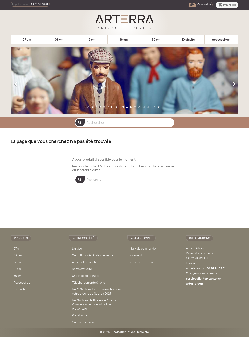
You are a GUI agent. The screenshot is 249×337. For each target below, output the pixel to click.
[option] (124, 82)
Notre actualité (82, 269)
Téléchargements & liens (88, 282)
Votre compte (141, 238)
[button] (28, 82)
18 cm (124, 39)
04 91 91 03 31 (39, 4)
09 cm (59, 39)
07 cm (27, 39)
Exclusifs (188, 39)
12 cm (91, 39)
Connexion (137, 255)
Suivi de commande (143, 248)
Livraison (78, 248)
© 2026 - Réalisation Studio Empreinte (124, 332)
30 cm (156, 39)
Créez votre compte (143, 262)
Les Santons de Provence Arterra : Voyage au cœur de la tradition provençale (95, 304)
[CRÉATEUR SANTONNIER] (124, 112)
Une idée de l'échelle (85, 276)
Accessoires (221, 39)
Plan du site (79, 315)
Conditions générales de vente (92, 255)
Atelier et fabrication (85, 262)
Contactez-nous (83, 322)
